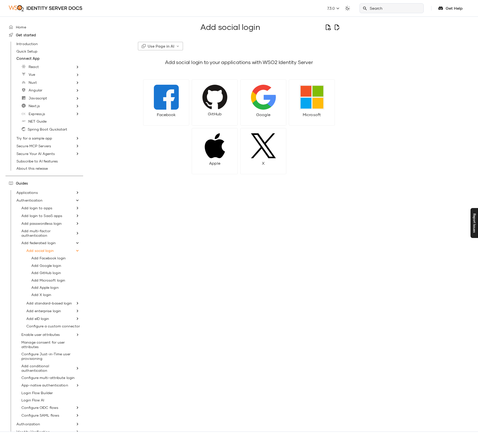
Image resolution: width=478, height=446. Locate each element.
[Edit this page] (337, 27)
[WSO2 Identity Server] (45, 8)
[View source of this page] (328, 27)
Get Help (454, 8)
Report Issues (474, 223)
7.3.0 (331, 8)
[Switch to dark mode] (347, 8)
